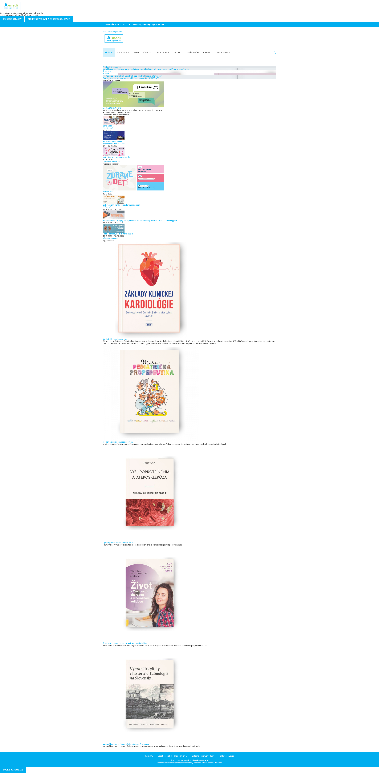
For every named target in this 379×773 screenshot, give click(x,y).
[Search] (274, 52)
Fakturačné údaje (226, 756)
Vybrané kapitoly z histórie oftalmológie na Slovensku (126, 744)
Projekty (178, 52)
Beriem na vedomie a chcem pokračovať (49, 19)
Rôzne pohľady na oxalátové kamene (118, 234)
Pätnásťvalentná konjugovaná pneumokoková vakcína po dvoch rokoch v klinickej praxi (140, 220)
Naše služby (193, 52)
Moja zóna (222, 52)
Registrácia (117, 32)
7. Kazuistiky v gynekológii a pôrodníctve (145, 24)
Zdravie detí (108, 191)
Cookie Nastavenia (13, 770)
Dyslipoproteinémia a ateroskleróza (118, 542)
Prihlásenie (107, 32)
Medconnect (163, 52)
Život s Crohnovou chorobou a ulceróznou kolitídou (125, 643)
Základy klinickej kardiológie (115, 339)
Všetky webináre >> (111, 238)
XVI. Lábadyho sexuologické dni (116, 157)
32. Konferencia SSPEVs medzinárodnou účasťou (114, 142)
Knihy (136, 52)
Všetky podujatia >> (111, 162)
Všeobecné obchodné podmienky (172, 756)
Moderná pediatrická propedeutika (118, 442)
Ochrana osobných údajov (203, 756)
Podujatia (122, 52)
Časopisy (147, 52)
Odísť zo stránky (12, 19)
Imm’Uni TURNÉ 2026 (112, 108)
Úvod (110, 52)
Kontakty (208, 52)
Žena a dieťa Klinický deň (108, 127)
